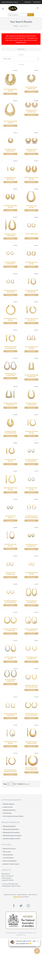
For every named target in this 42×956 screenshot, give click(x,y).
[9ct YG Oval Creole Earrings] (31, 197)
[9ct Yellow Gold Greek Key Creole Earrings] (10, 338)
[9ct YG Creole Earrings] (31, 225)
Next (26, 784)
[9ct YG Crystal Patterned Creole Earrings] (10, 620)
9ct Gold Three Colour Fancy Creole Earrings (31, 768)
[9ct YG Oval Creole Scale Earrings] (10, 110)
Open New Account (9, 848)
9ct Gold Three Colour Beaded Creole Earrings (10, 770)
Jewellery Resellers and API (11, 838)
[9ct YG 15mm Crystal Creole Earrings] (31, 648)
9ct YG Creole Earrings (31, 233)
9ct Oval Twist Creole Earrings (10, 544)
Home (16, 26)
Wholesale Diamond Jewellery (12, 835)
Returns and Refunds (9, 861)
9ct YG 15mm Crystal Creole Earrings (31, 657)
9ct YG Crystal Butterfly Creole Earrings (31, 629)
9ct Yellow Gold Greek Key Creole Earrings (10, 347)
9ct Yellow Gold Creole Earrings (31, 432)
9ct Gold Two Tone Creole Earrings (10, 573)
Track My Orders (8, 858)
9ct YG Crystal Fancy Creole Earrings (31, 601)
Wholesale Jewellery (9, 826)
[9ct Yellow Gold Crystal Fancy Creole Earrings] (31, 676)
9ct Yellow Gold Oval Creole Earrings (10, 234)
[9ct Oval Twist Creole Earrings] (10, 535)
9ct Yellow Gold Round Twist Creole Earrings (10, 601)
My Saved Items (8, 855)
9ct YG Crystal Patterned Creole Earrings (10, 629)
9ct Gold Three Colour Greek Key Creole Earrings (31, 743)
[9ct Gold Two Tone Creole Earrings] (10, 564)
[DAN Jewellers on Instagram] (28, 906)
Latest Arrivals (7, 807)
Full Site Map (7, 813)
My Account (7, 851)
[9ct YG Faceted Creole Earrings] (31, 253)
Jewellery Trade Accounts (11, 864)
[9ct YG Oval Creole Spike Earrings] (10, 79)
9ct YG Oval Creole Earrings (31, 206)
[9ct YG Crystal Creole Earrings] (10, 648)
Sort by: (21, 55)
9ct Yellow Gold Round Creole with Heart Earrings (31, 461)
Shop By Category (8, 804)
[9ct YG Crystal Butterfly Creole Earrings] (31, 620)
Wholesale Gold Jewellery (11, 829)
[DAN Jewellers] (16, 8)
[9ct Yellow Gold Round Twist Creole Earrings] (10, 592)
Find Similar (10, 94)
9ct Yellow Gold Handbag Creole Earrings (31, 375)
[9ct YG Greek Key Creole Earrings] (10, 310)
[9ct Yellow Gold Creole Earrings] (31, 422)
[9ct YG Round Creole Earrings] (10, 451)
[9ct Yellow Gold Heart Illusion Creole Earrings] (31, 507)
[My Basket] (37, 8)
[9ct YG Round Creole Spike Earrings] (31, 78)
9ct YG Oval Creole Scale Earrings (10, 121)
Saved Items (36, 2)
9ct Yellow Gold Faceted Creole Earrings (10, 291)
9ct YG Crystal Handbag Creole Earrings (10, 714)
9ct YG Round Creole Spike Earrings (31, 87)
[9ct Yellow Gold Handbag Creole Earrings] (31, 366)
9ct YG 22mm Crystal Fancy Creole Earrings (31, 714)
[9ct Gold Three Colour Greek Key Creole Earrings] (31, 733)
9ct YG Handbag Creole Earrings (31, 347)
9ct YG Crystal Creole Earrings (10, 657)
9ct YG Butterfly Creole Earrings (10, 742)
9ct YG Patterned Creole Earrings (10, 488)
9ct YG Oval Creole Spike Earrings (10, 89)
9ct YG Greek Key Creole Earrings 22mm (31, 319)
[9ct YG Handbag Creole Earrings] (31, 338)
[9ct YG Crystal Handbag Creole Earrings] (10, 705)
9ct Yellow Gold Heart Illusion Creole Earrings (31, 516)
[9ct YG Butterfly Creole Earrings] (10, 733)
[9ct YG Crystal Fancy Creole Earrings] (31, 592)
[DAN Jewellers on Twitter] (21, 906)
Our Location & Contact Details (13, 816)
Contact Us (27, 2)
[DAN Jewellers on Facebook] (14, 906)
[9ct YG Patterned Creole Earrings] (10, 479)
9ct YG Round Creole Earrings (10, 460)
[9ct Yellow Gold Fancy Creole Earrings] (10, 253)
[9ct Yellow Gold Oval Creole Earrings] (10, 225)
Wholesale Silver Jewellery (11, 832)
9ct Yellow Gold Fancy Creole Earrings (10, 262)
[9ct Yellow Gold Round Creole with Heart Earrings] (31, 451)
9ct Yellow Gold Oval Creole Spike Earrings (10, 432)
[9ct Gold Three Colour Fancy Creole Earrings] (31, 760)
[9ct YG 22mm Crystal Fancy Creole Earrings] (31, 705)
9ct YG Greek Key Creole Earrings (10, 319)
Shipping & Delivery (9, 810)
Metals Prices (17, 897)
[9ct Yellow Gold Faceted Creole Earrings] (10, 282)
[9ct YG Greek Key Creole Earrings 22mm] (31, 310)
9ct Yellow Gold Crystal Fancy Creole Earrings (31, 686)
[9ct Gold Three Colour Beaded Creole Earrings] (10, 761)
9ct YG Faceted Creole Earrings (31, 262)
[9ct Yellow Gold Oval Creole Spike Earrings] (10, 422)
